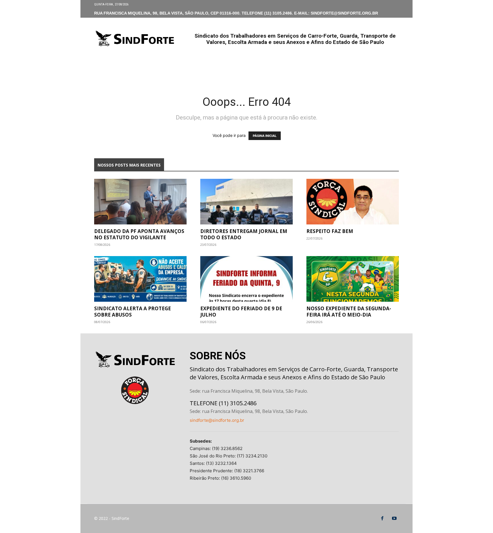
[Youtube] (394, 518)
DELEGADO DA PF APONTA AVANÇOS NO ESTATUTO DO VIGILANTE (139, 234)
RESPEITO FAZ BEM (329, 231)
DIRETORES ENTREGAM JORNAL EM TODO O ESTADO (243, 234)
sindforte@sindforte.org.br (217, 420)
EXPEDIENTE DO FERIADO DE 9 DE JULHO (241, 311)
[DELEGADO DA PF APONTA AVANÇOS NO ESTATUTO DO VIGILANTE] (140, 201)
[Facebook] (382, 518)
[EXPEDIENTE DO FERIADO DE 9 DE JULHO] (246, 279)
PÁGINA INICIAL (264, 136)
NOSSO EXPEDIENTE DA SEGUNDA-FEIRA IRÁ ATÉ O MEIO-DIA (348, 311)
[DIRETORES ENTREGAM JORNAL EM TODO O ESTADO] (246, 201)
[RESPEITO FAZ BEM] (352, 201)
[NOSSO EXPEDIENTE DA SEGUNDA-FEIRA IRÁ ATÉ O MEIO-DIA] (352, 279)
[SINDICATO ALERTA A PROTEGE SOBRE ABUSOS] (140, 279)
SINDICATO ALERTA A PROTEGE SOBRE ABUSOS (132, 311)
